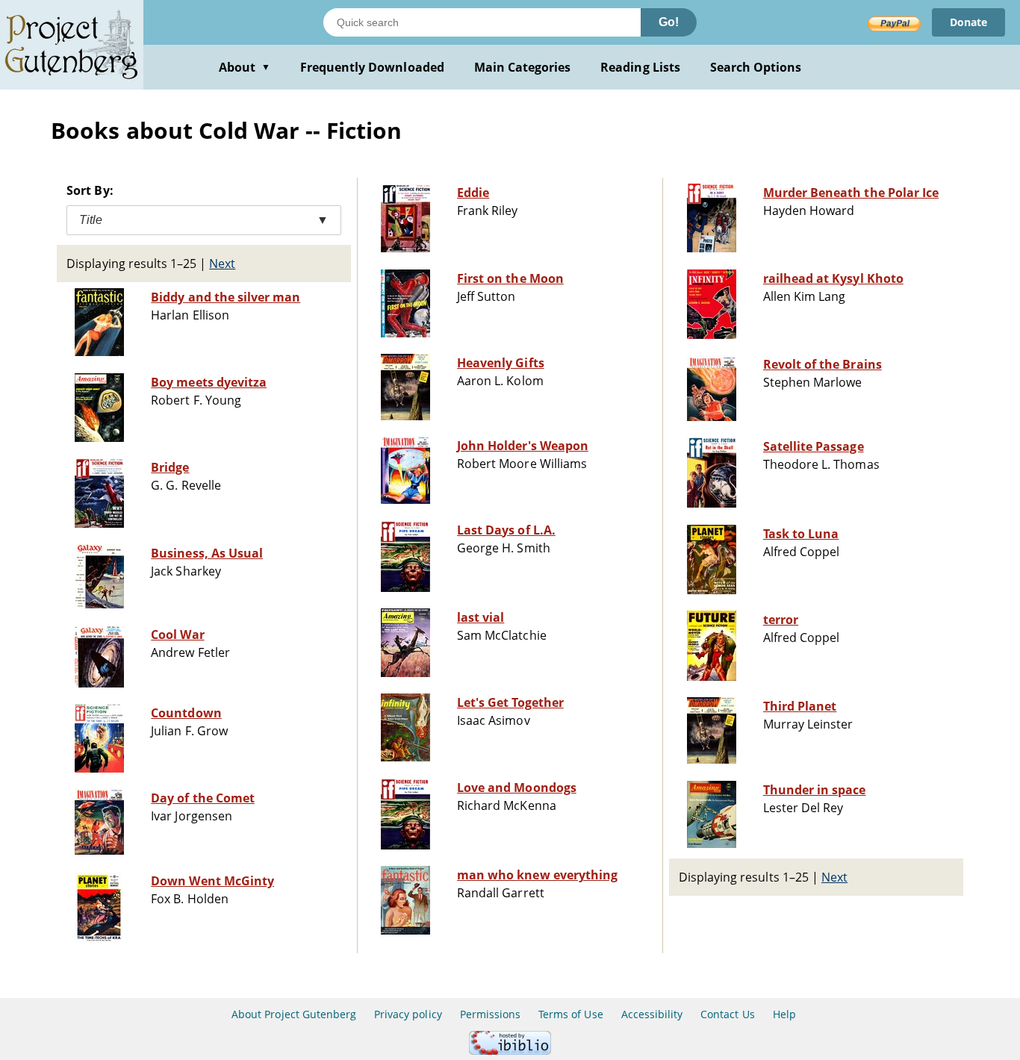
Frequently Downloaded (372, 67)
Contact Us (727, 1014)
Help (784, 1014)
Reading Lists (640, 67)
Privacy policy (408, 1014)
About (244, 67)
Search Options (756, 67)
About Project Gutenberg (293, 1014)
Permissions (490, 1014)
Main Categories (522, 67)
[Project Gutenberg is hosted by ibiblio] (510, 1051)
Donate (968, 22)
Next (222, 263)
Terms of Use (570, 1014)
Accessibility (652, 1014)
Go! (669, 22)
